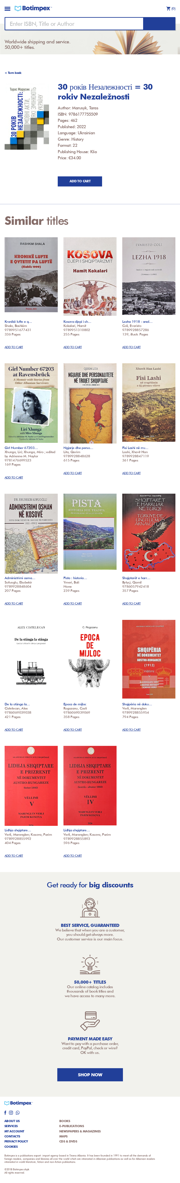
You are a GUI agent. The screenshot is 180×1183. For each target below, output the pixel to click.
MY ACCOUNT (14, 1131)
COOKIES (11, 1146)
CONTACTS (12, 1136)
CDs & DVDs (68, 1141)
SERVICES (11, 1126)
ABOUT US (12, 1121)
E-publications (71, 1126)
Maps (63, 1136)
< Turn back (13, 72)
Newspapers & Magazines (80, 1131)
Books (64, 1121)
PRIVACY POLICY (16, 1141)
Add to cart (80, 181)
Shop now (90, 1074)
